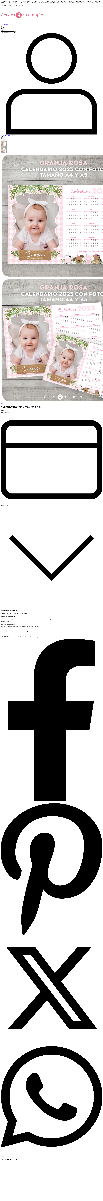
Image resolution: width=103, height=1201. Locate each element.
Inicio (2, 403)
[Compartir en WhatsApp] (51, 1154)
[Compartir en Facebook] (51, 800)
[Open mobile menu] (1, 26)
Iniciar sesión (13, 135)
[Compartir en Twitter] (51, 1038)
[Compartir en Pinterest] (51, 936)
